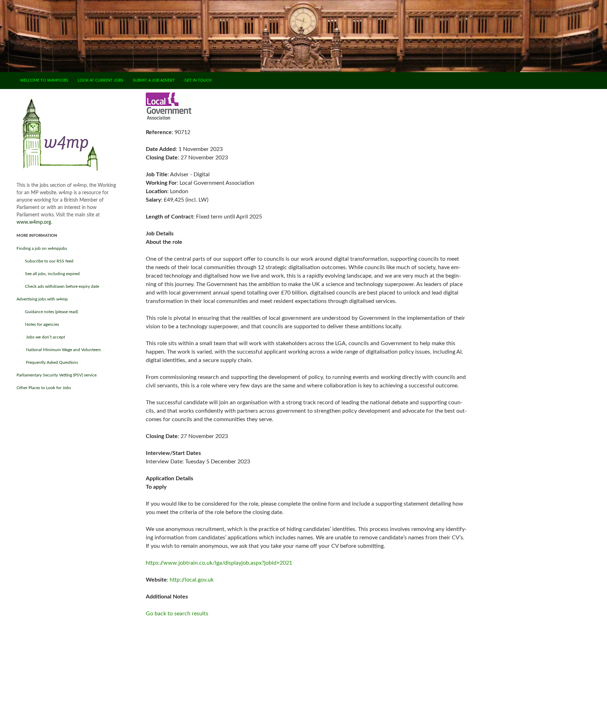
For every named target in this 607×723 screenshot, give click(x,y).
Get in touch (197, 80)
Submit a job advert (154, 80)
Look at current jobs (100, 80)
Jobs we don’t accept (41, 337)
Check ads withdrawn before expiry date (58, 286)
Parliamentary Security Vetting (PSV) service (57, 375)
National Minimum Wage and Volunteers (59, 350)
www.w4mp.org (34, 222)
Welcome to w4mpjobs (44, 80)
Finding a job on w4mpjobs (42, 248)
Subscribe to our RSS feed (45, 261)
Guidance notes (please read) (47, 312)
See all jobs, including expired (48, 274)
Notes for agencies (38, 324)
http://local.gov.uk (192, 580)
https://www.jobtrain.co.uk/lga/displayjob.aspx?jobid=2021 (219, 563)
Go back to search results (177, 613)
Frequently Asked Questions (47, 362)
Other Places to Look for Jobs (44, 388)
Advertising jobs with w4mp (42, 299)
